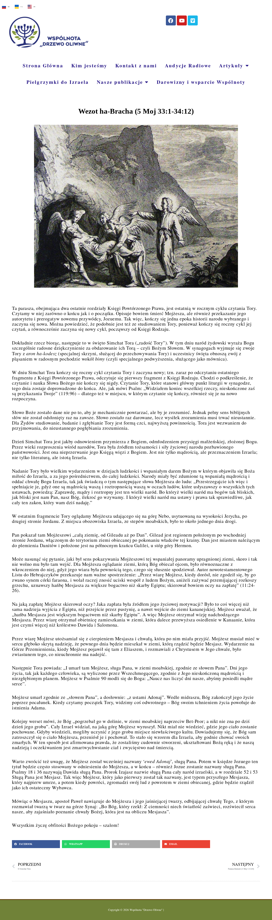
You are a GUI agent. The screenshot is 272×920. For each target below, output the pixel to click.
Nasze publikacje (120, 82)
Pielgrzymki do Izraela (57, 82)
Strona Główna (43, 65)
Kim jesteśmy (89, 65)
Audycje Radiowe (188, 65)
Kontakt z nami (136, 65)
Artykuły (231, 65)
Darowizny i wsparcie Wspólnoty (201, 82)
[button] (36, 844)
